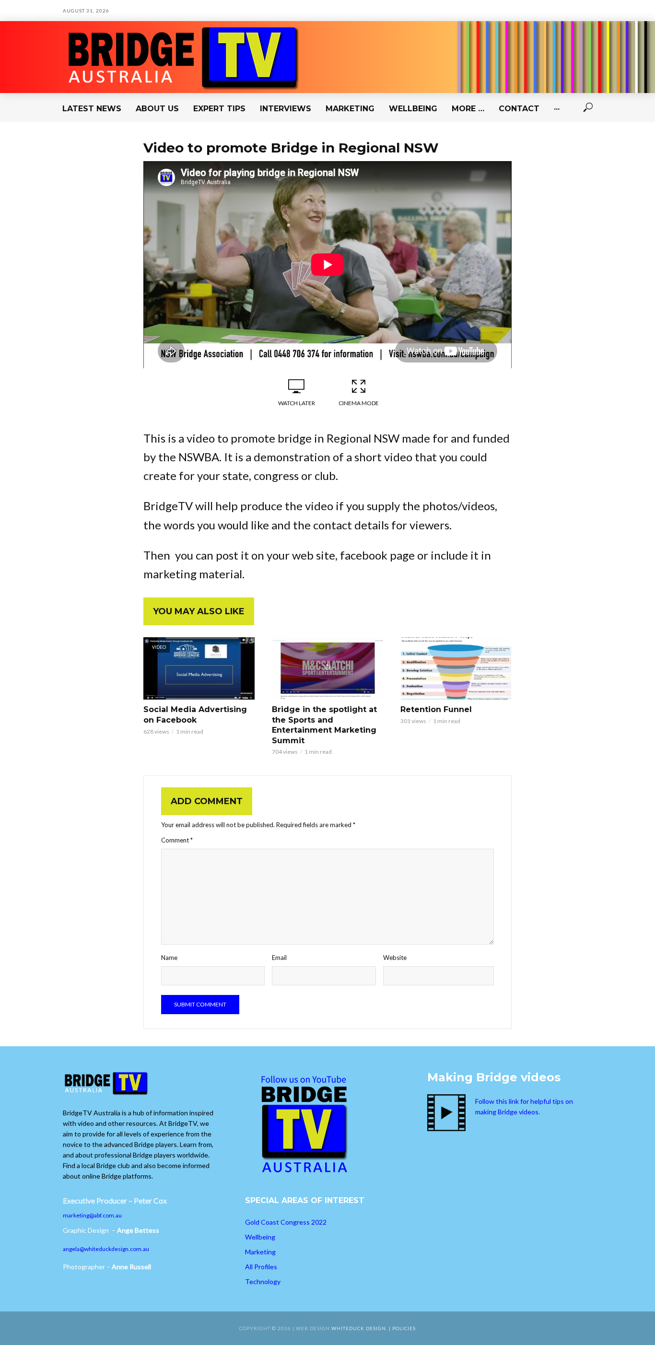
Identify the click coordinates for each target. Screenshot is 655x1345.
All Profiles (261, 1267)
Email (279, 957)
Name (169, 957)
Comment (177, 840)
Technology (263, 1281)
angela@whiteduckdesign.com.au (106, 1248)
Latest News (91, 108)
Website (395, 957)
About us (157, 108)
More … (468, 108)
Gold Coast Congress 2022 (286, 1222)
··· (557, 108)
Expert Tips (219, 108)
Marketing (350, 108)
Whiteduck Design (358, 1328)
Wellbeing (413, 108)
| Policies (402, 1328)
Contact (519, 108)
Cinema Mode (359, 403)
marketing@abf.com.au (92, 1215)
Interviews (285, 108)
